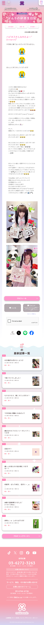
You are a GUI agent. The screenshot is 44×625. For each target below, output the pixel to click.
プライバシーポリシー (31, 618)
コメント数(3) (31, 314)
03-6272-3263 (22, 563)
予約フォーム (18, 597)
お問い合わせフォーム (22, 587)
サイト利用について (18, 618)
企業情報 (8, 618)
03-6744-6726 (22, 591)
